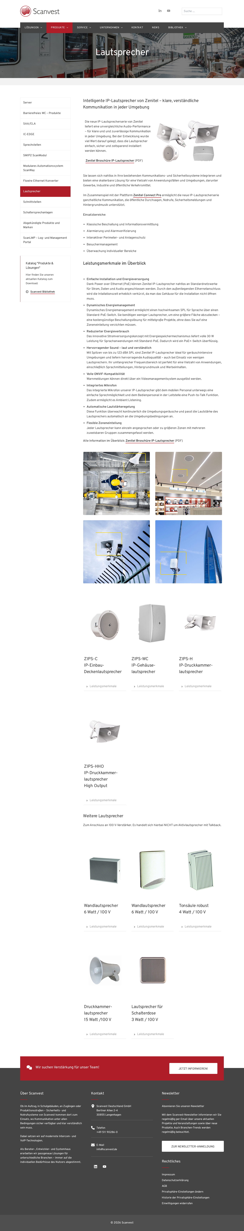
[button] (105, 686)
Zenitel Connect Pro (147, 195)
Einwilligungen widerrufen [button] (177, 1203)
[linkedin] (95, 1166)
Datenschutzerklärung (175, 1180)
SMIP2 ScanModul (35, 155)
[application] (40, 27)
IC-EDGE (28, 134)
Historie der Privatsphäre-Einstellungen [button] (185, 1198)
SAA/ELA (29, 124)
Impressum (168, 1174)
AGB (164, 1186)
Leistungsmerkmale (103, 686)
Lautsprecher (31, 191)
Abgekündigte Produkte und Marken (41, 225)
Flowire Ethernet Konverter (40, 181)
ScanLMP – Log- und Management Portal (45, 240)
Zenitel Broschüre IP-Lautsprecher (110, 161)
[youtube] (168, 10)
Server (27, 103)
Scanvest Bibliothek (42, 292)
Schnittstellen (32, 202)
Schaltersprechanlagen (38, 212)
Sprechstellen (32, 145)
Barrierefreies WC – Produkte (42, 113)
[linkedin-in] (160, 10)
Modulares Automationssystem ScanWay (43, 168)
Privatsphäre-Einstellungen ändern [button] (182, 1192)
